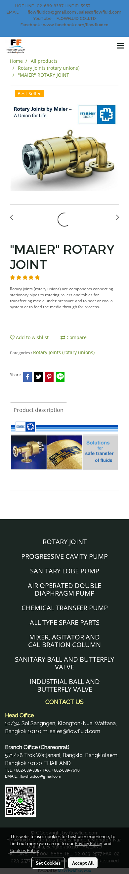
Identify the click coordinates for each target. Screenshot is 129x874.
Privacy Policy (88, 843)
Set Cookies (48, 863)
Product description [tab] (39, 410)
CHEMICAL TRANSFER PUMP (65, 607)
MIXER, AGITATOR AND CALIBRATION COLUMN (64, 640)
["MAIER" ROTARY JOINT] (64, 145)
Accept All (83, 863)
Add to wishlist (32, 337)
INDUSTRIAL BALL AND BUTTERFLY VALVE (64, 685)
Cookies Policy (24, 850)
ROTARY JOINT (65, 541)
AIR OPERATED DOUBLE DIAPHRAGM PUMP (64, 589)
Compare (76, 337)
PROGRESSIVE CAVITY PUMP (64, 556)
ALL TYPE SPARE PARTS (65, 622)
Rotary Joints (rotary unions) (64, 352)
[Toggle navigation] (120, 46)
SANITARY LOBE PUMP (64, 570)
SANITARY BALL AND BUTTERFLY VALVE (64, 663)
